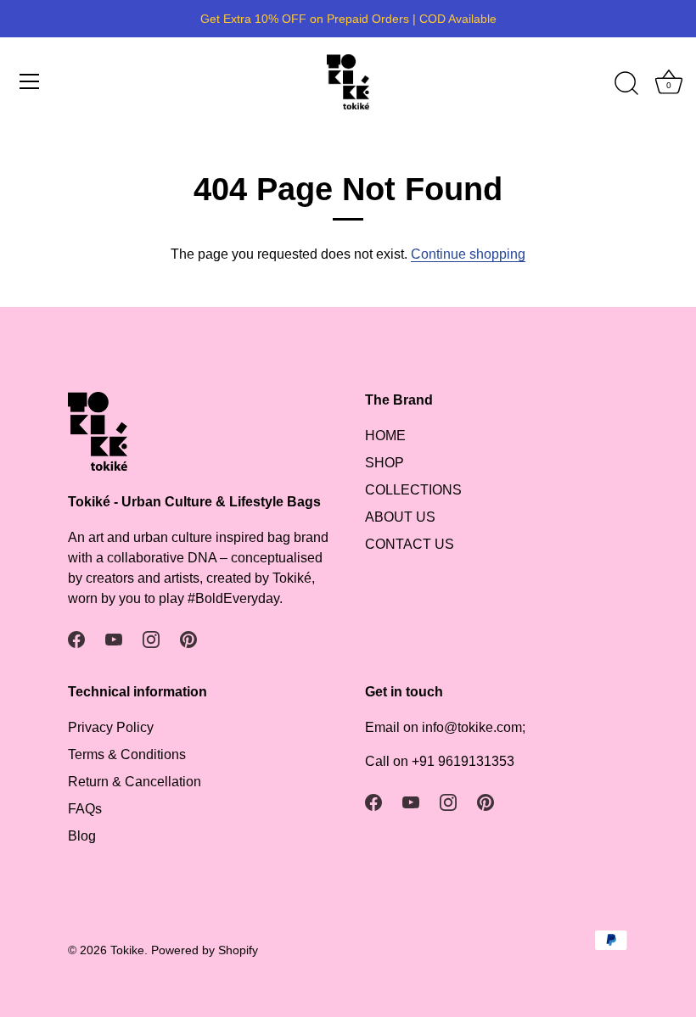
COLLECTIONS (413, 490)
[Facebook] (76, 639)
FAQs (85, 809)
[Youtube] (113, 639)
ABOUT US (400, 517)
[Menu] (29, 81)
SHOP (384, 462)
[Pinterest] (188, 639)
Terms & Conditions (127, 754)
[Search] (626, 84)
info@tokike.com (472, 727)
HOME (385, 435)
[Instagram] (151, 639)
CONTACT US (409, 544)
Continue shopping (468, 254)
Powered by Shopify (204, 950)
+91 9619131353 (463, 761)
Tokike (127, 950)
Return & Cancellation (134, 781)
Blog (82, 836)
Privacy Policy (111, 727)
